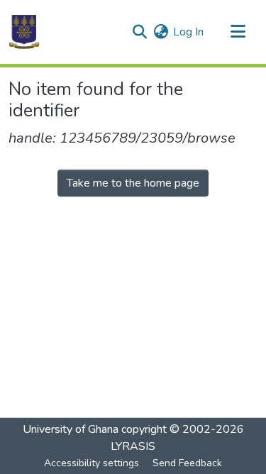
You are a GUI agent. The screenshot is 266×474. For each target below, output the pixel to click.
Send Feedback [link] (187, 463)
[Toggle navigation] (237, 31)
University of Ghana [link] (70, 429)
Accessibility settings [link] (91, 463)
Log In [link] (188, 32)
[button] (24, 32)
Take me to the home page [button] (133, 183)
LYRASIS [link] (133, 446)
